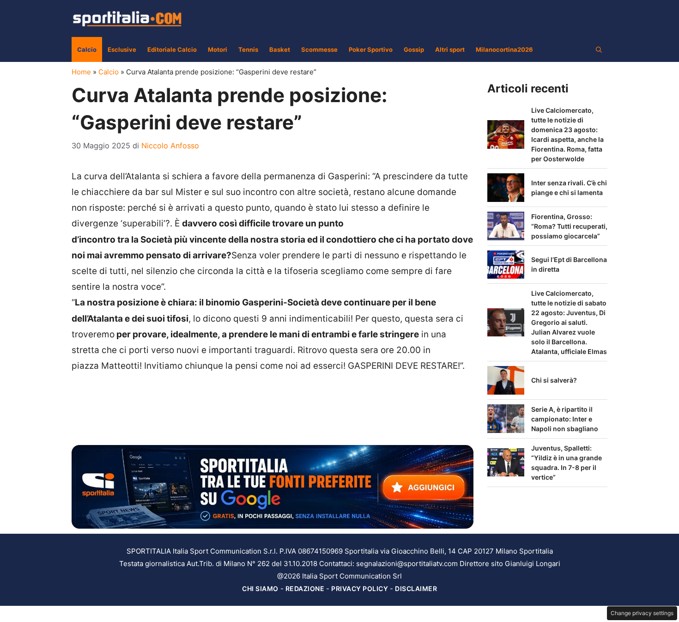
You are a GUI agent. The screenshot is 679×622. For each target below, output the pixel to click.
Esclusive (122, 49)
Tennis (248, 49)
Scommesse (319, 49)
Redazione (305, 588)
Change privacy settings (642, 613)
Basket (279, 49)
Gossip (414, 49)
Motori (217, 49)
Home (81, 71)
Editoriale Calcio (172, 49)
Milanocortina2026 (504, 49)
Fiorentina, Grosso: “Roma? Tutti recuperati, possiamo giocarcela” (569, 226)
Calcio (87, 49)
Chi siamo (260, 588)
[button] (598, 49)
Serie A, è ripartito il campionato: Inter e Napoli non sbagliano (564, 419)
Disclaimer (416, 588)
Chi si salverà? (554, 380)
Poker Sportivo (371, 49)
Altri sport (450, 49)
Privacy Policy (359, 588)
